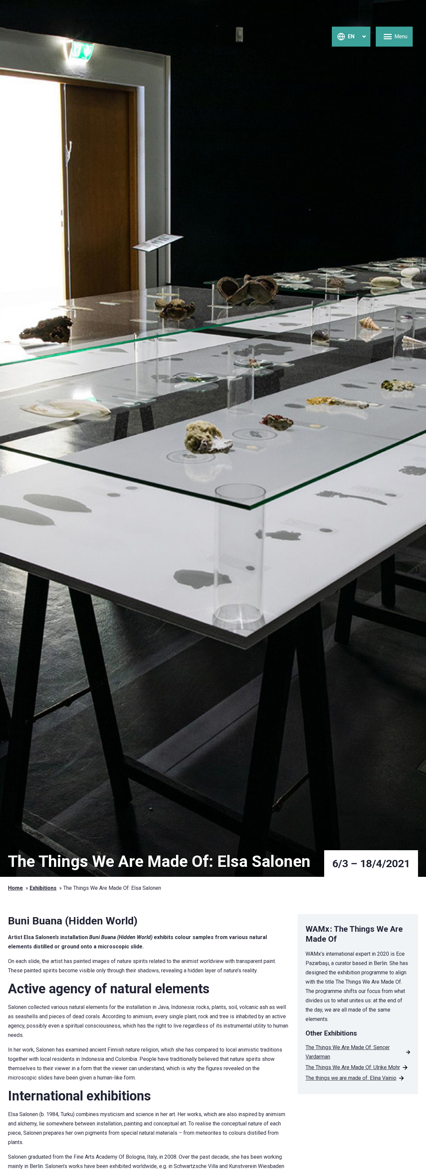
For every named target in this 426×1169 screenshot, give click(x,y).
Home (15, 888)
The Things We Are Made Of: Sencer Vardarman (348, 1052)
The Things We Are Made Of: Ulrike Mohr (353, 1067)
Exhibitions (43, 888)
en (351, 36)
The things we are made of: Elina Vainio (351, 1078)
